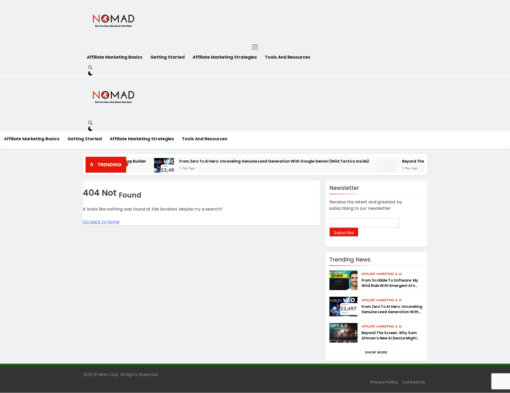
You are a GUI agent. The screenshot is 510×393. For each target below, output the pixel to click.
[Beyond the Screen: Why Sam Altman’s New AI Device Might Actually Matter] (360, 168)
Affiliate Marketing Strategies (225, 57)
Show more (376, 352)
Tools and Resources (287, 57)
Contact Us (413, 382)
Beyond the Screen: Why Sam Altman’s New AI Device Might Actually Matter (389, 338)
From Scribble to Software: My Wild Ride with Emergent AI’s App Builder (390, 286)
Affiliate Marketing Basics (114, 57)
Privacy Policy (384, 382)
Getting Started (167, 57)
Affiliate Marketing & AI (382, 274)
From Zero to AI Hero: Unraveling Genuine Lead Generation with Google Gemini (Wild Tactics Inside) (247, 161)
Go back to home (101, 222)
